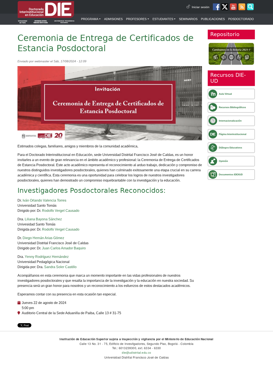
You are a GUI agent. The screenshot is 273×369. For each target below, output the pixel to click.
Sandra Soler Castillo (60, 267)
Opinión (223, 161)
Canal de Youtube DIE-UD (233, 6)
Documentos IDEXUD (231, 174)
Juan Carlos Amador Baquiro (64, 248)
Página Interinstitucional (232, 134)
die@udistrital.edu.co (136, 352)
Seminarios (188, 19)
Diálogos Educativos (230, 147)
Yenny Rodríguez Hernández (47, 257)
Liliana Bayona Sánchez (43, 219)
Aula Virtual (225, 94)
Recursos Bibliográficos (232, 107)
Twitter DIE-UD (224, 6)
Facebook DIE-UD (216, 6)
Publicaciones (213, 19)
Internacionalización (230, 120)
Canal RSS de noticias (241, 6)
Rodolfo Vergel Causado (60, 210)
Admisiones (113, 19)
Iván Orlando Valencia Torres (44, 200)
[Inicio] (46, 4)
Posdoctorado (241, 19)
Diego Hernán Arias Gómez (43, 238)
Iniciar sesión (200, 7)
